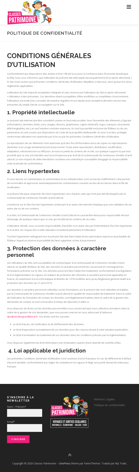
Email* (11, 422)
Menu (129, 6)
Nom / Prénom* (16, 406)
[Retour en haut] (69, 455)
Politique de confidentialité (109, 405)
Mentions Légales (104, 399)
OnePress (64, 463)
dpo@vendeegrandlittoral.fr (22, 316)
